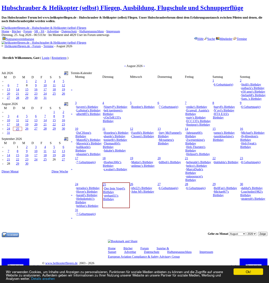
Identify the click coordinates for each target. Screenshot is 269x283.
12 (63, 85)
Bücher (16, 31)
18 (54, 89)
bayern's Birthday (87, 106)
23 (35, 93)
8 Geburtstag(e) (251, 162)
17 (45, 89)
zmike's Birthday (196, 106)
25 (54, 93)
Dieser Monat (10, 171)
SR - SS (39, 31)
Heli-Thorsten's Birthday (195, 148)
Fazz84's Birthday (142, 132)
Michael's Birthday (253, 132)
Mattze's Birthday (142, 162)
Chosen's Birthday (142, 136)
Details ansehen (43, 278)
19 (63, 89)
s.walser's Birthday (115, 169)
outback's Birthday (252, 88)
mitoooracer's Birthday (194, 178)
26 (63, 93)
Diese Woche (60, 171)
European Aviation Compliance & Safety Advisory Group (144, 256)
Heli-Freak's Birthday (248, 145)
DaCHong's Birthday (83, 134)
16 (35, 89)
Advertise (53, 31)
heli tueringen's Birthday (112, 112)
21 (17, 93)
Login (45, 57)
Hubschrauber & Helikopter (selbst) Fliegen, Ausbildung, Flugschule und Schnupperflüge (122, 7)
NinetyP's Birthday (115, 106)
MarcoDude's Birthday (194, 171)
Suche (211, 39)
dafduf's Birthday (252, 188)
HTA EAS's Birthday (221, 115)
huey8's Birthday (224, 106)
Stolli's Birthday (251, 84)
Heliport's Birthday (198, 154)
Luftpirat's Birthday (88, 110)
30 (35, 97)
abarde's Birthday (114, 136)
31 (45, 97)
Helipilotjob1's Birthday (85, 200)
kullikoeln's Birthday (83, 148)
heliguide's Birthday (198, 162)
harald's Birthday (86, 195)
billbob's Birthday (170, 162)
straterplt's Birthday (253, 198)
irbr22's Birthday (141, 188)
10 (45, 85)
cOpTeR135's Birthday (112, 119)
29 (26, 97)
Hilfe (200, 39)
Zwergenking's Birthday (195, 141)
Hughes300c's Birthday (112, 163)
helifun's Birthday (87, 206)
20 (8, 93)
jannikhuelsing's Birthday (223, 138)
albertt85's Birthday (88, 114)
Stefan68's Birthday (253, 95)
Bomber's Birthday (143, 106)
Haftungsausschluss (91, 31)
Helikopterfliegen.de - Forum (23, 46)
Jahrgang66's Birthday (193, 134)
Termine (242, 39)
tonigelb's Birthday (115, 140)
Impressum (113, 31)
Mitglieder (226, 39)
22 (26, 93)
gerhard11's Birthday (110, 197)
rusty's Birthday (196, 117)
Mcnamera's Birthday (166, 141)
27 (8, 97)
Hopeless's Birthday (116, 132)
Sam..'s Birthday (251, 98)
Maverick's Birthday (89, 143)
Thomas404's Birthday (111, 145)
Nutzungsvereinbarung (20, 39)
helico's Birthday (196, 165)
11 (54, 85)
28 (17, 97)
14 (17, 89)
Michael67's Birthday (221, 193)
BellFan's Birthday (225, 188)
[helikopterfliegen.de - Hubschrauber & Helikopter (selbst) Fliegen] (44, 27)
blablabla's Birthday (226, 162)
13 (8, 89)
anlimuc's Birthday (143, 165)
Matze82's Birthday (88, 140)
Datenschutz (69, 31)
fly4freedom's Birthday (249, 138)
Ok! (248, 271)
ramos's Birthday (224, 132)
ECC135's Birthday (198, 121)
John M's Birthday (142, 191)
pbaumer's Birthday (88, 154)
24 (45, 93)
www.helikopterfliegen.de (61, 263)
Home (5, 31)
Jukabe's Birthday (115, 150)
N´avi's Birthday (224, 110)
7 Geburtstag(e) (168, 106)
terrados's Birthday (88, 188)
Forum (27, 31)
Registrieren (59, 57)
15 (26, 89)
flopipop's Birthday (198, 124)
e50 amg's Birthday (253, 91)
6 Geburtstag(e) (223, 84)
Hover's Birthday (87, 191)
